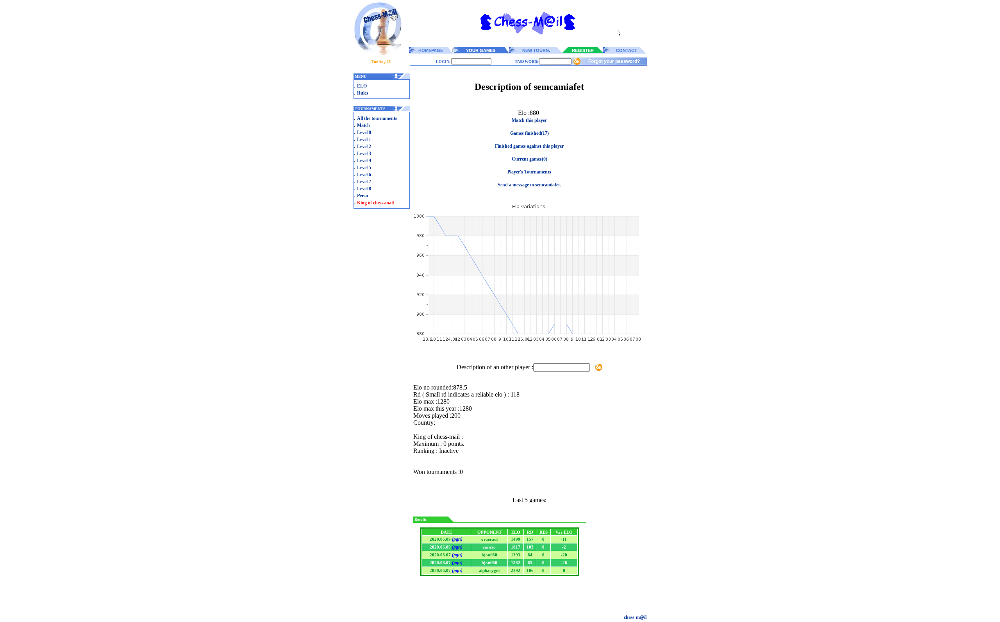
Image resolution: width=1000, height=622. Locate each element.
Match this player (529, 120)
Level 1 (364, 139)
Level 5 (364, 167)
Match (363, 125)
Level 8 (364, 188)
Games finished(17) (529, 133)
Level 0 (364, 132)
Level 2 (364, 146)
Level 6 (364, 174)
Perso (362, 195)
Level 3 (364, 153)
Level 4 (364, 160)
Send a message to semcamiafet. (529, 185)
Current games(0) (529, 159)
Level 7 (364, 181)
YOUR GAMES (480, 50)
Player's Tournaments (529, 172)
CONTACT (626, 50)
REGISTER (583, 50)
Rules (362, 93)
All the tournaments (377, 118)
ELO (362, 86)
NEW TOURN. (536, 50)
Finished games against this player (529, 146)
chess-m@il (635, 617)
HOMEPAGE (430, 50)
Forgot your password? (614, 61)
